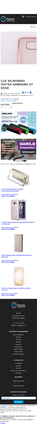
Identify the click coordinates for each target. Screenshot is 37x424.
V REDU (2, 423)
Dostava (18, 337)
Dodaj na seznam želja (11, 93)
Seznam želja (31, 16)
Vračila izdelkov (18, 349)
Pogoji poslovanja (18, 381)
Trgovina (18, 365)
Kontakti (18, 368)
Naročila (18, 342)
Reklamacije (18, 347)
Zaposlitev (18, 373)
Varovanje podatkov (18, 354)
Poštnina (18, 339)
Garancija (18, 344)
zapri (3, 405)
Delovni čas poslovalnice (18, 370)
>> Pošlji (18, 402)
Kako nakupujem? (18, 334)
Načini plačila (18, 351)
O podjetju (18, 363)
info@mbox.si (21, 325)
